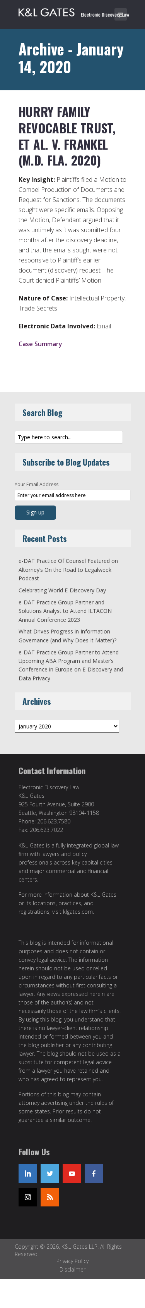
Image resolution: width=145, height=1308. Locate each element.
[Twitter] (50, 1173)
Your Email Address (36, 484)
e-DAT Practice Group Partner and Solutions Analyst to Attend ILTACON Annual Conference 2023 (65, 611)
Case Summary (40, 344)
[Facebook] (94, 1173)
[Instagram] (28, 1197)
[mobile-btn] (120, 14)
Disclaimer (72, 1269)
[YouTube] (72, 1173)
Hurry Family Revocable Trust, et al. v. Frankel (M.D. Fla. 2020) (67, 135)
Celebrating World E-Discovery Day (62, 590)
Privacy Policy (72, 1261)
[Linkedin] (28, 1173)
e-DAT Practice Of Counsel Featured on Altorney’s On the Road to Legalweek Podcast (68, 569)
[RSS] (50, 1197)
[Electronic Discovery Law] (75, 11)
